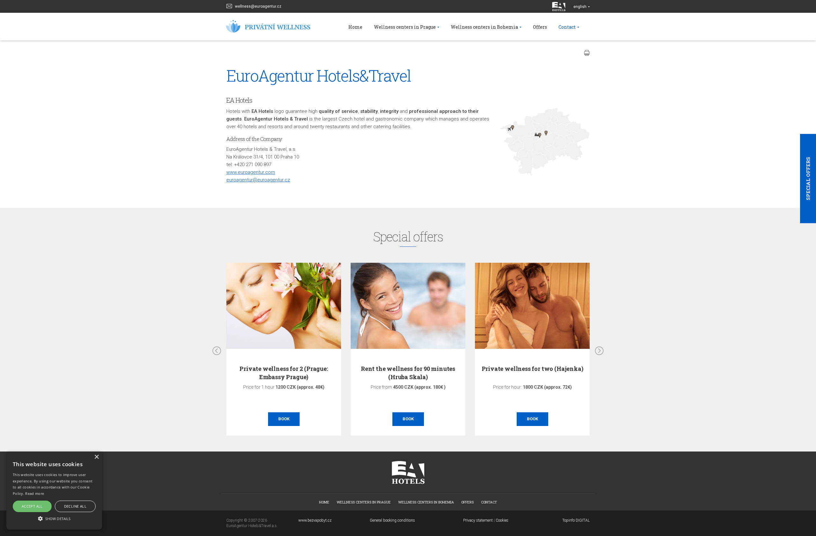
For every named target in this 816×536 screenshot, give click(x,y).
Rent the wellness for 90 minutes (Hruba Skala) (357, 372)
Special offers (808, 178)
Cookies (502, 520)
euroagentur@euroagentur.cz (258, 180)
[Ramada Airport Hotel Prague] (512, 127)
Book (232, 418)
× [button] (96, 457)
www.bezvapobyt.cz (315, 520)
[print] (587, 53)
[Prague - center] (539, 135)
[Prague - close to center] (546, 133)
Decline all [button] (75, 506)
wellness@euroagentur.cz (258, 6)
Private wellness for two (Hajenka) (481, 368)
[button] (54, 518)
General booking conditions (392, 520)
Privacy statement (478, 520)
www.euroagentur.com (250, 172)
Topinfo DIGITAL (576, 520)
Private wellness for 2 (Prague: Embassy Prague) (233, 372)
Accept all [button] (32, 506)
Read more (34, 493)
